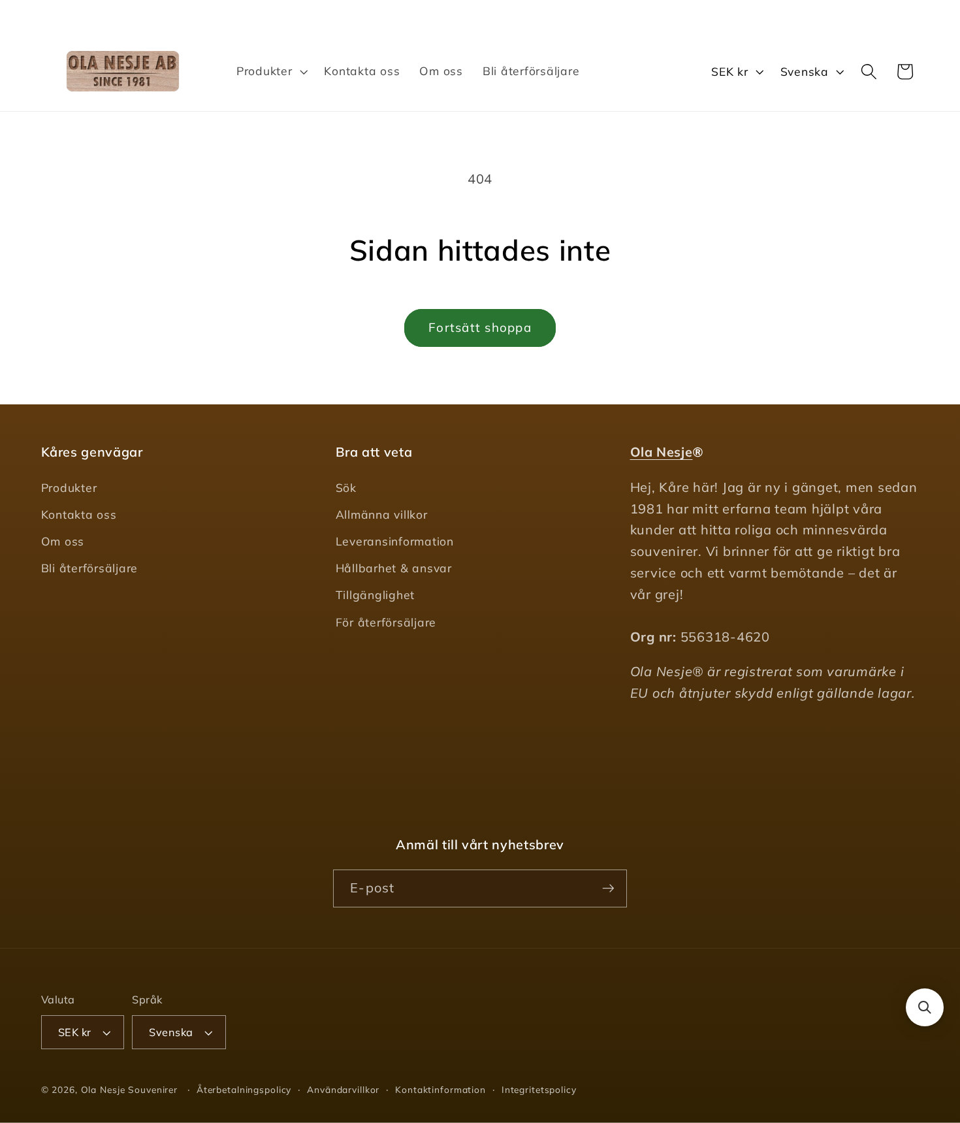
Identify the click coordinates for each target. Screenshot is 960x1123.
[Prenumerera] (608, 888)
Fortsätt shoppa (480, 327)
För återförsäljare (386, 622)
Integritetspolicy (539, 1089)
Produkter (69, 487)
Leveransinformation (395, 541)
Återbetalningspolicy (244, 1089)
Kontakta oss (79, 514)
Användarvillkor (343, 1089)
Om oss (63, 541)
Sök (346, 487)
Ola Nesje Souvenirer (129, 1089)
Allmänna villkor (382, 514)
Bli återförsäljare (89, 568)
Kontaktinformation (440, 1089)
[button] (271, 71)
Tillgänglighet (375, 595)
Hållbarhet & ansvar (394, 568)
